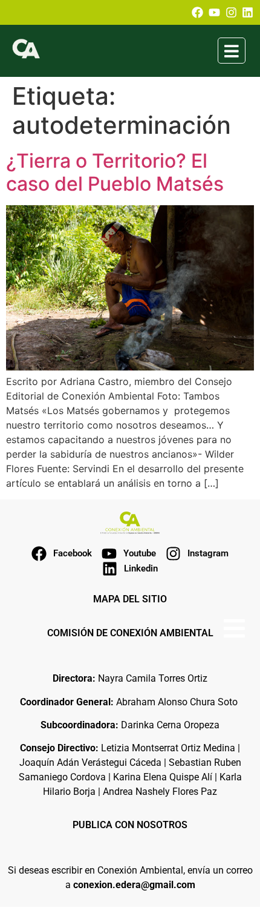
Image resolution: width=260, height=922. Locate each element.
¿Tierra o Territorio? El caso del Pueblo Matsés (115, 172)
